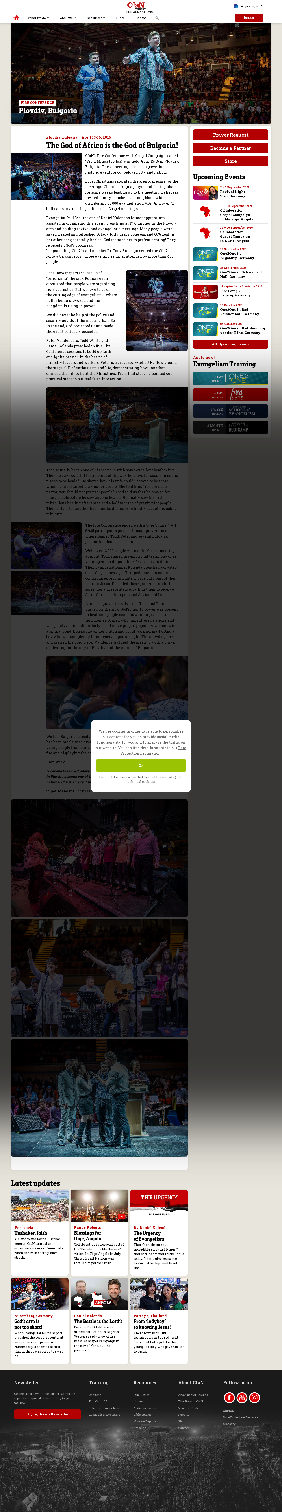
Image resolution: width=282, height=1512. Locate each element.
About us (66, 18)
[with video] (121, 1216)
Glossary (229, 1424)
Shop (181, 1421)
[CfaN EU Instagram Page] (254, 1397)
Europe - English (249, 6)
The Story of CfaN (190, 1401)
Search (157, 19)
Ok (141, 765)
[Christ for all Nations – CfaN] (141, 7)
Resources (94, 18)
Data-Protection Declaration (242, 1417)
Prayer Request (231, 135)
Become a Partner (230, 148)
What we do (37, 18)
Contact (142, 18)
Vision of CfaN (188, 1408)
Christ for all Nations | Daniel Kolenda (16, 19)
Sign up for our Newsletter (47, 1414)
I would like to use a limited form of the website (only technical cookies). (141, 779)
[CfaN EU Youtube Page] (242, 1397)
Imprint (228, 1411)
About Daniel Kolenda (193, 1395)
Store (120, 18)
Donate (249, 18)
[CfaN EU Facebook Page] (229, 1397)
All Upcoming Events (231, 344)
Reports (183, 1415)
